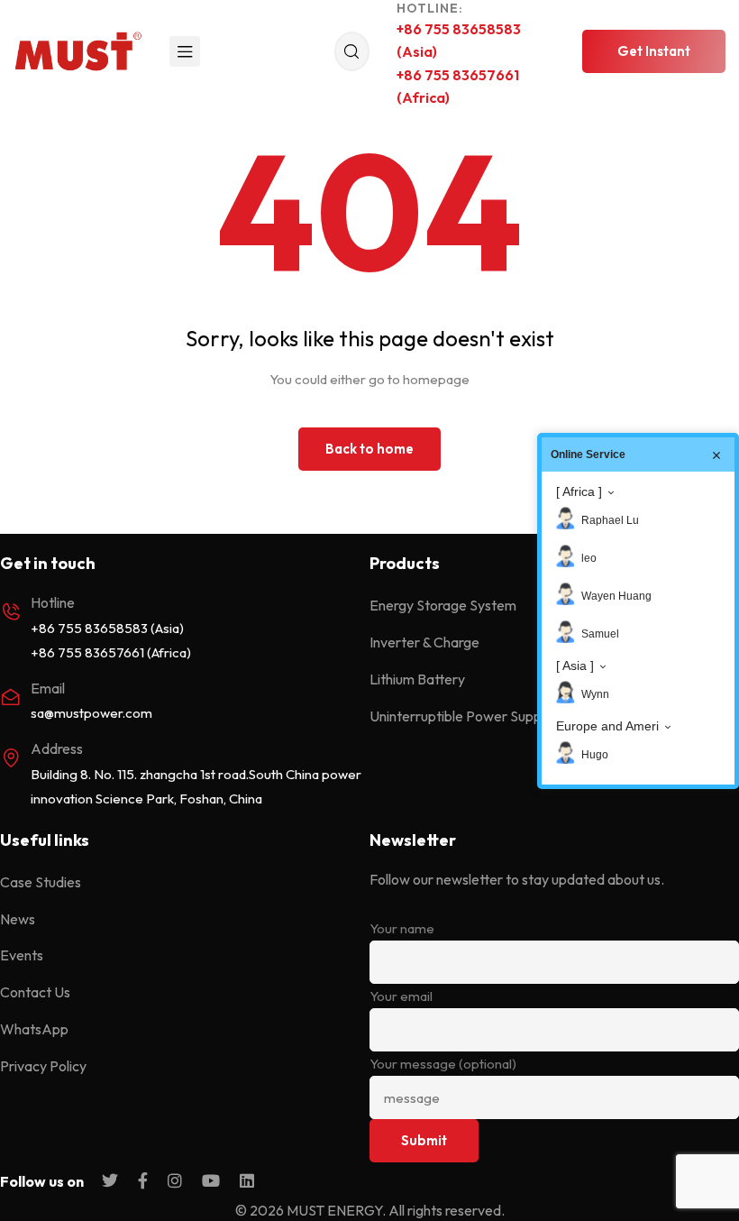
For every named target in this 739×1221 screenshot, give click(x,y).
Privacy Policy (43, 1066)
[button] (653, 51)
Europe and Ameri (607, 726)
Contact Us (35, 992)
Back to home (369, 448)
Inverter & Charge (424, 642)
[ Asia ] (575, 665)
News (17, 919)
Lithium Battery (417, 679)
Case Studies (40, 882)
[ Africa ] (579, 491)
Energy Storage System (443, 605)
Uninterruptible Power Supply (461, 716)
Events (21, 955)
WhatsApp (34, 1029)
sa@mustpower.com (91, 712)
